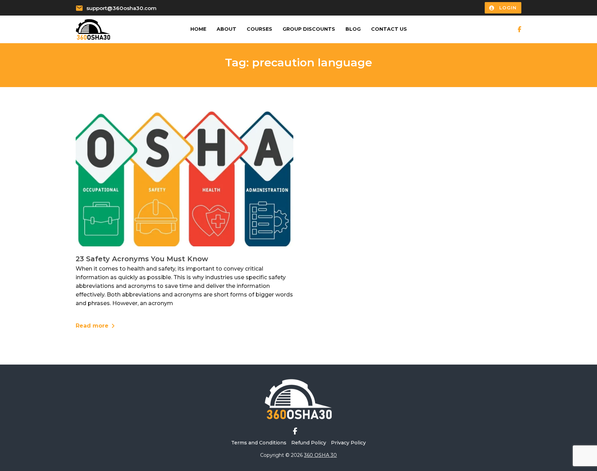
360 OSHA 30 (320, 455)
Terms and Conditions (258, 443)
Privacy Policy (348, 443)
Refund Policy (308, 443)
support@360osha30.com (121, 8)
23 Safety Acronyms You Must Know (142, 259)
